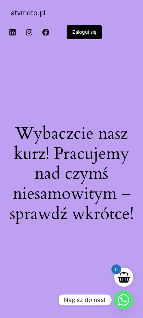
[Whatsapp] (123, 300)
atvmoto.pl (28, 13)
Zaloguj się (84, 32)
